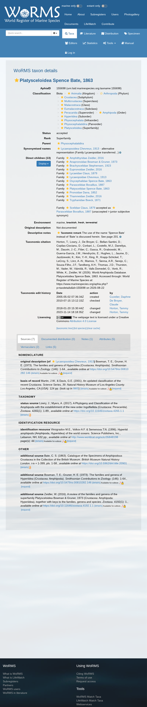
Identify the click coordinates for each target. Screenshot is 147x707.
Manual (129, 43)
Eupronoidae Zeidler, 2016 (86, 169)
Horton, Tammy (119, 308)
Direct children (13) (38, 157)
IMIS (76, 388)
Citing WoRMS (85, 673)
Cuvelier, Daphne (120, 296)
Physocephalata (74, 120)
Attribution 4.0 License (82, 321)
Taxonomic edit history (36, 292)
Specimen (133, 33)
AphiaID (45, 88)
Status (46, 133)
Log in (71, 52)
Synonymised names (37, 148)
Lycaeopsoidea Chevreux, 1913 (80, 148)
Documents (71, 23)
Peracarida (71, 112)
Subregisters (98, 14)
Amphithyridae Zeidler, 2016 (87, 157)
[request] (67, 373)
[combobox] (28, 33)
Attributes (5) (107, 339)
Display (43, 163)
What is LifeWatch (13, 677)
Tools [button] (110, 43)
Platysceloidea (73, 127)
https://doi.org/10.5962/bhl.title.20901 (104, 463)
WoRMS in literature (15, 692)
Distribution (111, 33)
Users (114, 14)
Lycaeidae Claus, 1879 (83, 173)
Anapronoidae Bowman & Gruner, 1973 (93, 161)
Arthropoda (110, 93)
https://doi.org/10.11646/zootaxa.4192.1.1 (68, 505)
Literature (89, 33)
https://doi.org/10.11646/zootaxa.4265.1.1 (99, 410)
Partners (8, 685)
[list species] (80, 328)
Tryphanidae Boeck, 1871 (85, 200)
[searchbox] (27, 33)
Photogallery (131, 14)
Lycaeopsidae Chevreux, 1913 (88, 177)
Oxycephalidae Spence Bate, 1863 (91, 180)
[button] (17, 80)
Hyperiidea (70, 116)
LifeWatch (90, 23)
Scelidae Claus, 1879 (82, 207)
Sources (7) (28, 339)
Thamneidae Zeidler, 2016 (86, 196)
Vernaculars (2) (30, 346)
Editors (72, 43)
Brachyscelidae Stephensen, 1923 (90, 165)
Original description (38, 227)
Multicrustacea (73, 101)
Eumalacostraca (74, 108)
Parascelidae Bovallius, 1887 (87, 184)
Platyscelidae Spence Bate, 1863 (89, 188)
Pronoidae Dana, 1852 (83, 192)
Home (68, 14)
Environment (42, 222)
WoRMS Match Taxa (88, 696)
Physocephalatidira (75, 124)
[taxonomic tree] (65, 328)
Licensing (44, 317)
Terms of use (84, 677)
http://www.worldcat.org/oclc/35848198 (94, 437)
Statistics (91, 43)
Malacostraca (72, 104)
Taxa (71, 33)
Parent (46, 143)
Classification (42, 93)
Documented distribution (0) (58, 339)
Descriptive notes (39, 232)
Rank (47, 138)
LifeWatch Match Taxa (89, 700)
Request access (86, 681)
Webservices (84, 704)
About (81, 14)
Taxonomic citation (38, 241)
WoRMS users (11, 689)
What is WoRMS (13, 673)
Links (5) (51, 346)
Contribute (108, 23)
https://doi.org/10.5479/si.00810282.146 (67, 482)
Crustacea (70, 97)
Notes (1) (87, 339)
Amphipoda (109, 112)
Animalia (76, 93)
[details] (35, 373)
